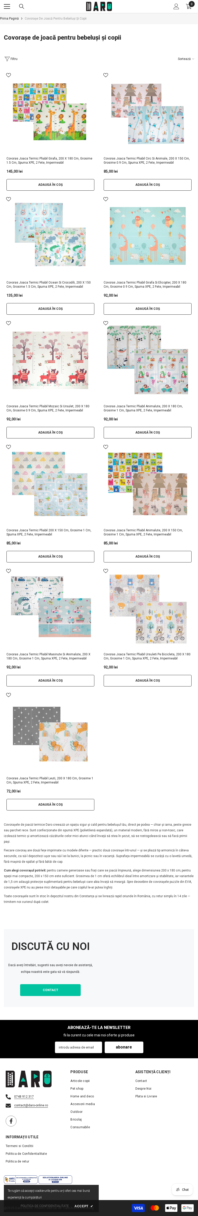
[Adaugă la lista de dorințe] (8, 75)
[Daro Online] (147, 968)
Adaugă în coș (50, 185)
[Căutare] (22, 6)
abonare (124, 1047)
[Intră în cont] (176, 6)
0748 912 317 (24, 1096)
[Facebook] (11, 1121)
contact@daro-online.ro (31, 1105)
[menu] (7, 6)
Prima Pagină (9, 18)
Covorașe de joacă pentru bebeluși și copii (56, 18)
